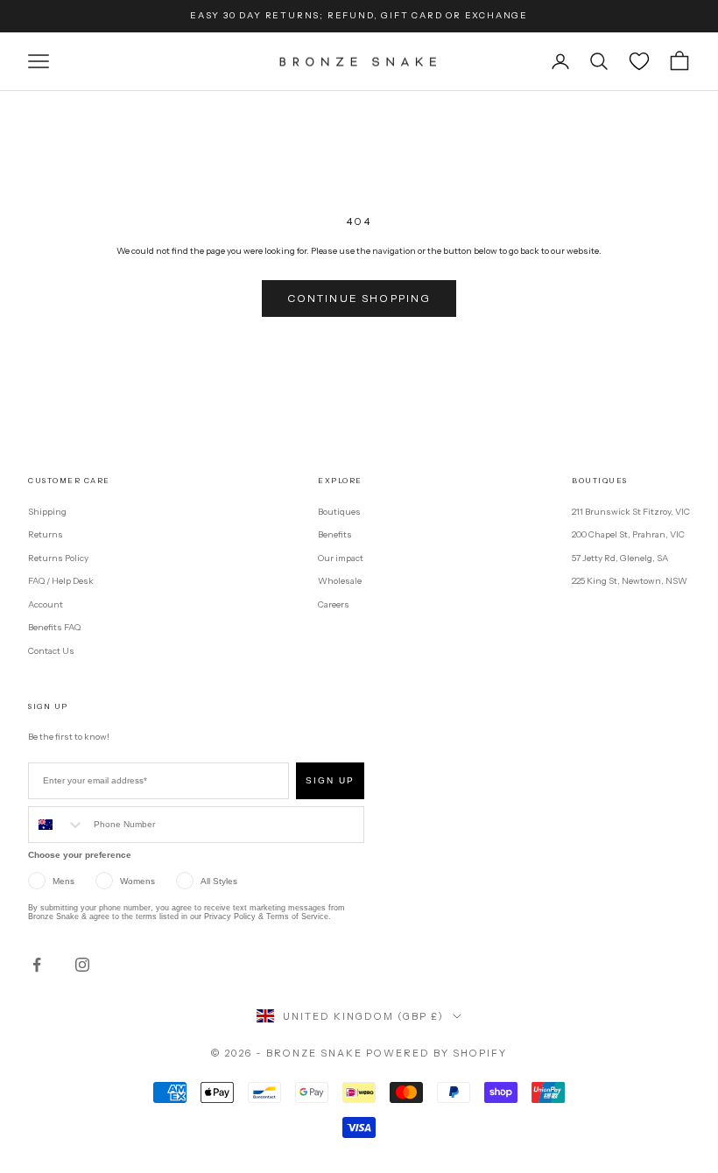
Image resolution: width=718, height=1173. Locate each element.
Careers (333, 604)
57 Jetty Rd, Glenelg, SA (620, 558)
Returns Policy (58, 558)
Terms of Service (297, 916)
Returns (45, 534)
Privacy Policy (230, 916)
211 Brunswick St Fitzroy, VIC (631, 511)
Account (45, 604)
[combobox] (57, 824)
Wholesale (340, 580)
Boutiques (339, 511)
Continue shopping (359, 298)
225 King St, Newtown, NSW (629, 580)
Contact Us (51, 651)
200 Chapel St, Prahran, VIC (628, 534)
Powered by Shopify (436, 1053)
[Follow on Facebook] (37, 964)
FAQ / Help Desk (61, 580)
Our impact (340, 558)
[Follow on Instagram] (82, 964)
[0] (639, 61)
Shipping (47, 511)
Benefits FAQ (54, 627)
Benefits (335, 534)
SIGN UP (330, 780)
